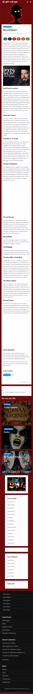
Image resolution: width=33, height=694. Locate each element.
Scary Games (10, 569)
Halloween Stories (8, 429)
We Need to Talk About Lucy (9, 633)
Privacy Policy (5, 659)
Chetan (9, 693)
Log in (3, 672)
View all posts (7, 374)
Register (4, 669)
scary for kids (5, 33)
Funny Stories (10, 536)
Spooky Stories (11, 530)
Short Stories (10, 524)
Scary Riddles (10, 521)
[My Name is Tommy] (16, 462)
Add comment (22, 33)
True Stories (10, 517)
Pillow (16, 646)
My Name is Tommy (7, 627)
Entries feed (5, 675)
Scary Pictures (10, 573)
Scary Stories (7, 404)
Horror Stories (10, 501)
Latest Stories (7, 453)
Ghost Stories (10, 508)
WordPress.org (6, 682)
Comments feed (6, 679)
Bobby (4, 623)
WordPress (26, 688)
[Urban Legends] (16, 412)
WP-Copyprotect (15, 693)
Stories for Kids (11, 514)
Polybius (13, 643)
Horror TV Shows (7, 26)
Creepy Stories (11, 511)
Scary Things (10, 576)
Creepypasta (10, 540)
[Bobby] (16, 437)
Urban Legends (11, 505)
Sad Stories (10, 533)
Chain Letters (10, 543)
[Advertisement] (16, 198)
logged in (12, 392)
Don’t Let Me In (6, 630)
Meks (18, 688)
